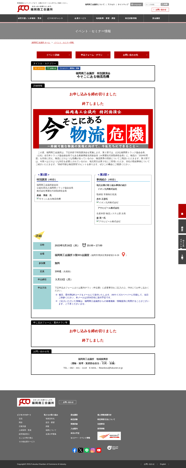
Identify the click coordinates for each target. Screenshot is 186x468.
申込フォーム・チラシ (91, 55)
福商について (51, 430)
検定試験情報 (131, 18)
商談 (20, 422)
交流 (20, 419)
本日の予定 (182, 226)
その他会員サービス (27, 442)
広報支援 (22, 426)
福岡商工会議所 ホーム (41, 42)
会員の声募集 (51, 434)
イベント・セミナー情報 (64, 42)
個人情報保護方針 (104, 415)
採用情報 (101, 429)
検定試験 (74, 419)
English (163, 464)
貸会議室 (156, 18)
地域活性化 (50, 419)
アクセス (111, 4)
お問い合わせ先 (130, 55)
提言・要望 (50, 422)
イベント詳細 (52, 55)
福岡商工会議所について (95, 4)
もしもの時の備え (26, 438)
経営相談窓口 (24, 434)
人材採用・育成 (25, 430)
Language (137, 4)
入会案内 (182, 211)
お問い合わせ (161, 10)
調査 (47, 426)
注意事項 (101, 424)
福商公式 (182, 257)
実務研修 (74, 424)
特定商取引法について (106, 419)
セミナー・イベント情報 (182, 241)
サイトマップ (123, 4)
